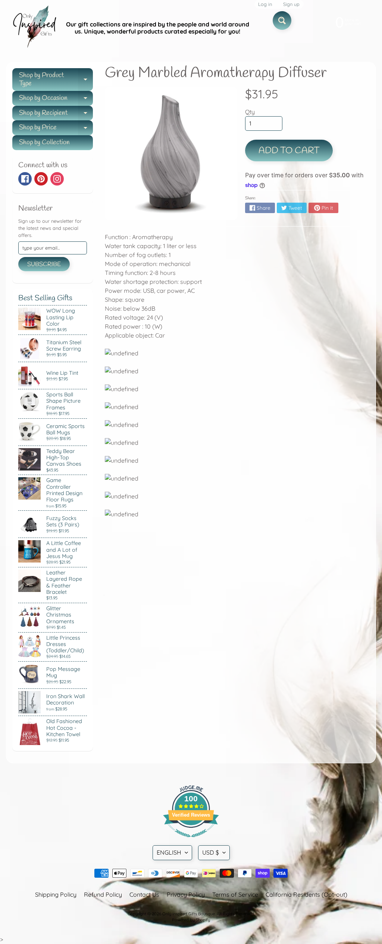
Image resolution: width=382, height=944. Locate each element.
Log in (265, 4)
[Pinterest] (41, 179)
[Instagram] (57, 179)
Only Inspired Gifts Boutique (188, 913)
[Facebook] (25, 179)
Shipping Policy (55, 894)
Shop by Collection (44, 142)
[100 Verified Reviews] (191, 841)
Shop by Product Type (56, 80)
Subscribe (44, 264)
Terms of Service (235, 894)
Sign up (291, 4)
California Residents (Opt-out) (306, 894)
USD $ (210, 852)
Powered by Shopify (191, 919)
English (169, 852)
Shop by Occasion (56, 100)
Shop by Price (56, 129)
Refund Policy (103, 894)
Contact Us (144, 894)
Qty (250, 111)
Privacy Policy (186, 894)
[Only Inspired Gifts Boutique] (34, 28)
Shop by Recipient (56, 114)
